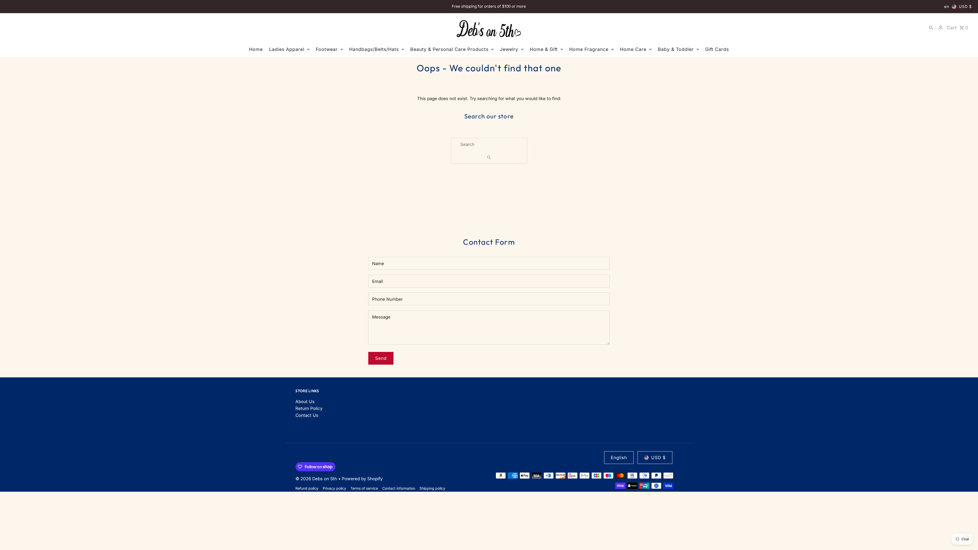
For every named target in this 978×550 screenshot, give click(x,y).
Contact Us (306, 415)
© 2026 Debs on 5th (316, 478)
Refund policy (306, 488)
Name (378, 263)
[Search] (931, 27)
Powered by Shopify (362, 478)
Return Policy (308, 408)
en (946, 6)
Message (381, 317)
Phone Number (387, 299)
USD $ (965, 6)
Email (377, 281)
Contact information (398, 488)
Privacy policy (334, 488)
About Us (305, 401)
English (619, 457)
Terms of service (364, 488)
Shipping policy (432, 488)
